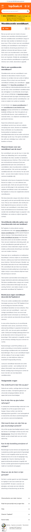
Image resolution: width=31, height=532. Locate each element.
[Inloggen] (25, 6)
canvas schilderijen (21, 230)
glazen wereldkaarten (19, 105)
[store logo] (15, 6)
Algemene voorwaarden (16, 525)
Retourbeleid (25, 525)
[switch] (3, 530)
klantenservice (5, 434)
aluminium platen (23, 94)
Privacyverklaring (6, 525)
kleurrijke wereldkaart (17, 85)
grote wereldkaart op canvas (10, 237)
